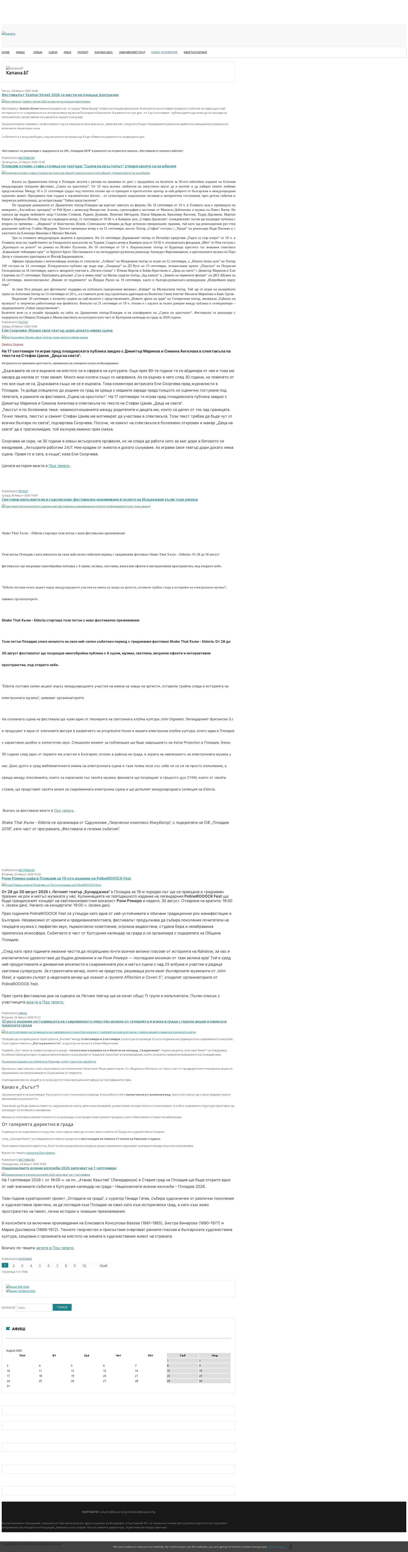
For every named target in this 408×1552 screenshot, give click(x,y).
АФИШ (22, 1013)
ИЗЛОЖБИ (25, 1259)
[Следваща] (93, 1265)
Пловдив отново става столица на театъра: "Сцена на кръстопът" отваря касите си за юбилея (89, 165)
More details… (277, 1547)
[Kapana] (8, 34)
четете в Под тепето (41, 1153)
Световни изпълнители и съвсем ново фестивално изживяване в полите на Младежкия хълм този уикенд (100, 499)
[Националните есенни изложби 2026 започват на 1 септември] (46, 1175)
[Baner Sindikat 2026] (20, 1291)
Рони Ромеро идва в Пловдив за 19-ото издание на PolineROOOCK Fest (66, 878)
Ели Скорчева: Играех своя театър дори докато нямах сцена (57, 330)
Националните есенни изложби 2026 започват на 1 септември (59, 1167)
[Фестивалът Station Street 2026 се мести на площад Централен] (46, 101)
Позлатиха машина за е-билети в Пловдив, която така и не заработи (49, 1061)
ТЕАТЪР (23, 322)
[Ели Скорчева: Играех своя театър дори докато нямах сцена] (45, 337)
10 (84, 1265)
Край (103, 1265)
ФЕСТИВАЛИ (26, 158)
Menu (4, 62)
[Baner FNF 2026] (17, 1287)
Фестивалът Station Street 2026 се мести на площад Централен (60, 94)
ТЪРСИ (62, 1307)
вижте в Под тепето (44, 1002)
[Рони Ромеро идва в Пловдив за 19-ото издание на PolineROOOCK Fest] (51, 885)
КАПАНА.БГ (9, 1307)
